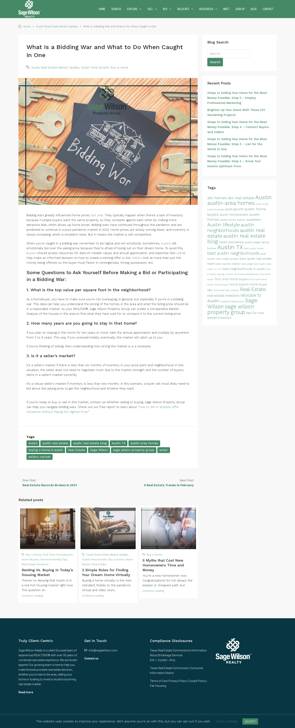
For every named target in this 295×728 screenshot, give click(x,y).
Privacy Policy (178, 681)
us (178, 253)
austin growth (234, 209)
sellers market (39, 457)
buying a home (225, 274)
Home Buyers (30, 559)
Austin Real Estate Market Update (57, 26)
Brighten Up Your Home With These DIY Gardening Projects (236, 112)
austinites (254, 219)
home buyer (221, 284)
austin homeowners (234, 214)
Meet (226, 9)
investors (234, 290)
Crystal (162, 660)
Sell (150, 9)
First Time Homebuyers (58, 554)
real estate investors (223, 295)
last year (97, 215)
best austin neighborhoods (233, 253)
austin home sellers (233, 219)
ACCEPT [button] (250, 721)
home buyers (239, 284)
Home (102, 9)
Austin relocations (231, 242)
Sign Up (240, 9)
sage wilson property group (133, 450)
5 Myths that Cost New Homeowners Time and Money (163, 565)
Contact (268, 9)
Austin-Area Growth (95, 67)
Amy (172, 660)
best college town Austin (254, 264)
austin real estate (55, 443)
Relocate (183, 9)
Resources (206, 9)
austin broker (262, 204)
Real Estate (76, 450)
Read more (25, 692)
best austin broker (254, 248)
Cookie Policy (197, 681)
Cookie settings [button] (226, 721)
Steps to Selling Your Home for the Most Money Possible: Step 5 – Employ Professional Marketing (237, 98)
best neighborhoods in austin (244, 269)
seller (163, 450)
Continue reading (32, 595)
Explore (132, 9)
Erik (152, 660)
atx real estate (241, 198)
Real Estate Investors (35, 564)
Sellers (137, 258)
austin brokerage (215, 209)
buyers (166, 243)
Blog (254, 9)
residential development (232, 301)
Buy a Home (119, 67)
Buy (165, 9)
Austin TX (118, 443)
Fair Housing (158, 685)
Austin (32, 443)
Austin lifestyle (223, 225)
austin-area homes (144, 443)
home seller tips (221, 290)
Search (116, 9)
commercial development (246, 274)
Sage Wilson (99, 450)
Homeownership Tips (53, 559)
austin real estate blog (90, 443)
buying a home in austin (45, 450)
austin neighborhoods (230, 227)
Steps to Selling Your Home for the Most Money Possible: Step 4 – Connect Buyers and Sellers (238, 127)
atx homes (217, 197)
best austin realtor (228, 263)
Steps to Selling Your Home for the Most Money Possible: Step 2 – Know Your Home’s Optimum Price (237, 161)
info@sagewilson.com (102, 650)
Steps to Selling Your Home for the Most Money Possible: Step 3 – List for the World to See (237, 144)
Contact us (91, 658)
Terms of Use (158, 681)
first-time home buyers (232, 279)
